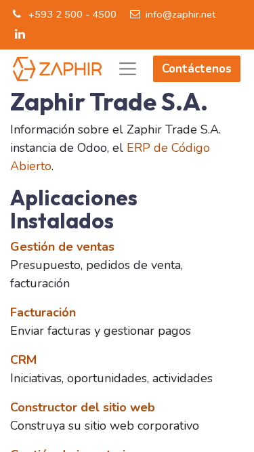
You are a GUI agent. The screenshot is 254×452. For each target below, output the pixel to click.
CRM (23, 360)
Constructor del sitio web (82, 407)
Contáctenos (197, 69)
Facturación (43, 312)
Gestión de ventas (62, 247)
